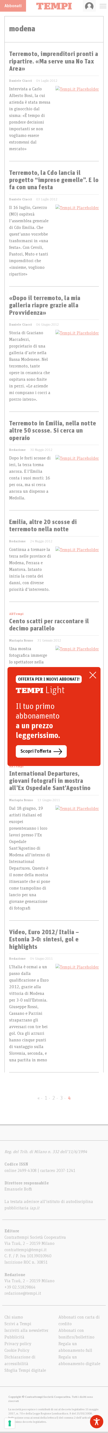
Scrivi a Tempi (17, 1324)
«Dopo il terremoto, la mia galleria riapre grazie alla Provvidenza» (45, 305)
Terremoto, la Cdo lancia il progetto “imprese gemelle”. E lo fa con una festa (54, 180)
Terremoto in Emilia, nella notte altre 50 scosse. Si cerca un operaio (52, 431)
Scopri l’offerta (35, 751)
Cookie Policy (16, 1350)
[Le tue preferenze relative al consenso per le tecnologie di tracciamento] (9, 1423)
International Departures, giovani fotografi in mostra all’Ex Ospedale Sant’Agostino (50, 781)
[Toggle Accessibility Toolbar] (96, 1421)
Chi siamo (13, 1317)
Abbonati (13, 6)
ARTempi (16, 613)
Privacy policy (17, 1344)
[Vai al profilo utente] (89, 6)
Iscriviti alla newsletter (26, 1330)
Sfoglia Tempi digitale (25, 1370)
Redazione (17, 449)
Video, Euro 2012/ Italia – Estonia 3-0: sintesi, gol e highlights (44, 939)
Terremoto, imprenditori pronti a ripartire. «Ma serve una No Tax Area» (53, 61)
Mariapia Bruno (21, 640)
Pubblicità (14, 1337)
